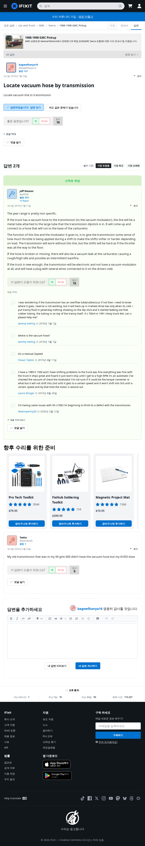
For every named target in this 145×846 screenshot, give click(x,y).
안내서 (124, 25)
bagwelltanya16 (90, 608)
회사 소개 (9, 719)
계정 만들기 (85, 17)
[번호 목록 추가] (76, 618)
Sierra (52, 25)
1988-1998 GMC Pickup (72, 25)
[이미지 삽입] (97, 618)
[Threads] (131, 798)
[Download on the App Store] (56, 764)
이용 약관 (9, 773)
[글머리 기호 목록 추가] (70, 618)
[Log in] (139, 6)
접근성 (8, 762)
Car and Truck (26, 25)
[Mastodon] (118, 798)
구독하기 (118, 735)
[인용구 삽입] (56, 618)
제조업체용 (49, 747)
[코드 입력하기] (23, 618)
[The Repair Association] (139, 798)
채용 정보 (9, 736)
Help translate (12, 798)
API (6, 747)
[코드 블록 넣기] (50, 618)
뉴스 (45, 725)
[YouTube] (111, 798)
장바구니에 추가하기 (26, 523)
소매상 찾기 (49, 742)
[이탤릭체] (17, 618)
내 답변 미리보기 (57, 665)
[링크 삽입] (29, 618)
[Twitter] (97, 798)
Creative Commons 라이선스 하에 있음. (81, 840)
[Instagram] (104, 798)
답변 (136, 25)
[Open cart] (130, 6)
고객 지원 (9, 725)
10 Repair (24, 200)
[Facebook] (90, 798)
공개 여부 (9, 768)
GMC (42, 25)
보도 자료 (48, 719)
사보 (6, 742)
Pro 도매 (47, 736)
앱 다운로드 (50, 756)
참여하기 (48, 730)
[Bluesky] (125, 798)
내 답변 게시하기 (88, 665)
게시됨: (15, 76)
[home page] (21, 6)
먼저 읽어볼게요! (108, 742)
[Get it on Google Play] (57, 775)
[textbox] (72, 641)
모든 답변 (9, 25)
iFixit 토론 (9, 730)
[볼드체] (11, 618)
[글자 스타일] (39, 618)
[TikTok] (82, 798)
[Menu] (5, 6)
